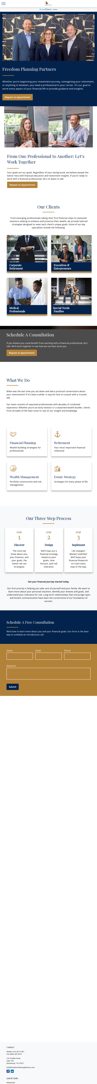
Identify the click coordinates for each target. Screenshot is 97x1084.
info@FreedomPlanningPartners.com (21, 1067)
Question (11, 665)
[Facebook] (8, 1071)
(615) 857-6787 (18, 1051)
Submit (12, 686)
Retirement (11, 1082)
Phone (67, 650)
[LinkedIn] (12, 1071)
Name (10, 650)
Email (38, 650)
